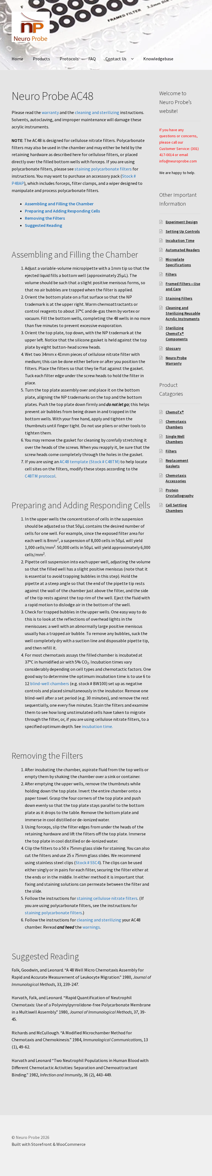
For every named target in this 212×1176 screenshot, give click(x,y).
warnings (91, 927)
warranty (50, 112)
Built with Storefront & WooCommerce (49, 1144)
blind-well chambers (49, 683)
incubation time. (97, 726)
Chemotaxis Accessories (176, 478)
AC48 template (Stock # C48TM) (90, 461)
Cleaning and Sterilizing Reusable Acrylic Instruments (183, 313)
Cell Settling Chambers (176, 507)
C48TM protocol (40, 476)
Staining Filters (179, 298)
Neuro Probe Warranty (176, 360)
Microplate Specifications (178, 262)
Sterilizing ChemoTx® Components (177, 333)
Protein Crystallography (180, 493)
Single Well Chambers (175, 439)
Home (17, 58)
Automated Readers (183, 249)
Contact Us (115, 58)
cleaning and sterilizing (97, 112)
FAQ (92, 58)
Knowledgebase (158, 58)
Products (41, 58)
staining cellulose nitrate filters (107, 898)
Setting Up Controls (183, 231)
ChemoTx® (175, 412)
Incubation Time (180, 240)
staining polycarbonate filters (103, 169)
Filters (171, 274)
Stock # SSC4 (87, 862)
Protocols (69, 58)
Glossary (173, 348)
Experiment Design (182, 221)
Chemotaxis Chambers (176, 424)
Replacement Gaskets (177, 463)
